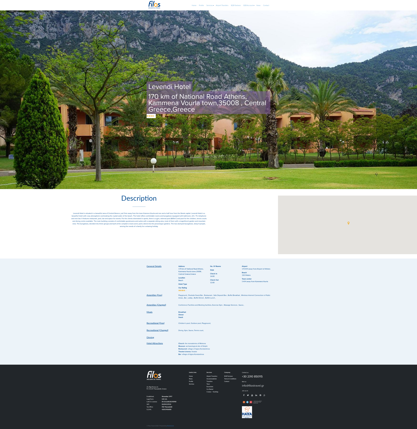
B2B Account (248, 5)
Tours (208, 384)
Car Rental (210, 389)
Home (194, 5)
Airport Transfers (222, 5)
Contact (266, 5)
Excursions (210, 386)
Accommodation (212, 379)
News (258, 5)
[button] (348, 223)
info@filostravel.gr (253, 385)
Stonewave (170, 426)
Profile (201, 5)
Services (209, 5)
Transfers (210, 381)
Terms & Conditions (230, 379)
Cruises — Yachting (212, 392)
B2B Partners (236, 5)
